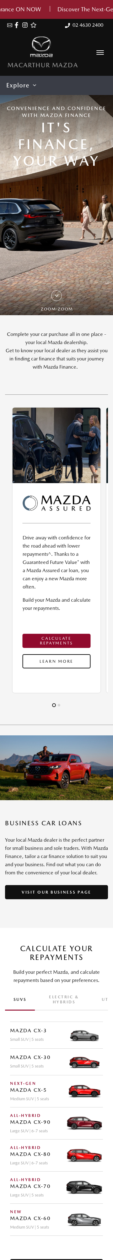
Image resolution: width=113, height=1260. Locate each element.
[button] (100, 52)
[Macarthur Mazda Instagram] (26, 25)
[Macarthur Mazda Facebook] (17, 25)
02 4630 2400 (88, 25)
